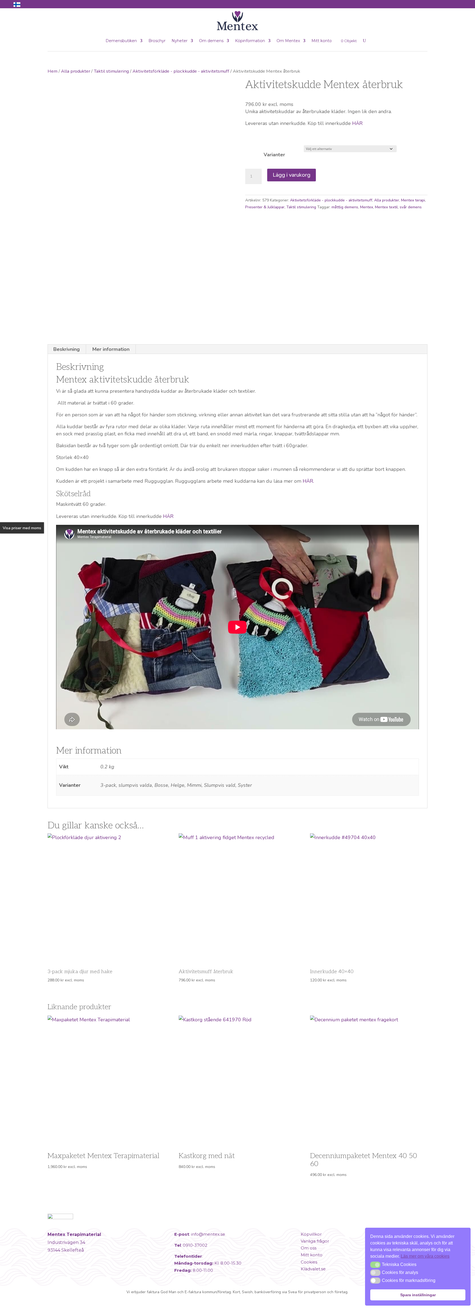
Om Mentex (288, 40)
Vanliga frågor (315, 1241)
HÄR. (307, 481)
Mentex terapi (413, 200)
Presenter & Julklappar (265, 207)
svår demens (411, 207)
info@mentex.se (208, 1234)
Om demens (211, 40)
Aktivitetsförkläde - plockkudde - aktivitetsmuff (180, 71)
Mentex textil (386, 207)
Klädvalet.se (313, 1268)
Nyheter (179, 40)
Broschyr (156, 40)
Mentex (366, 207)
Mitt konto (321, 40)
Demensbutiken (121, 40)
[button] (375, 1265)
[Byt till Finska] (17, 4)
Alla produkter (75, 71)
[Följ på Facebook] (53, 1273)
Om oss (308, 1248)
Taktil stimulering (111, 71)
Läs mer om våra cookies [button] (425, 1256)
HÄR (357, 123)
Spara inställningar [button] (418, 1295)
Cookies (309, 1262)
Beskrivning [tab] (66, 349)
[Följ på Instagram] (66, 1273)
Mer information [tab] (110, 349)
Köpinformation (250, 40)
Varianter (274, 154)
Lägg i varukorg (291, 175)
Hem (52, 71)
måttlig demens (345, 207)
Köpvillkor (311, 1234)
